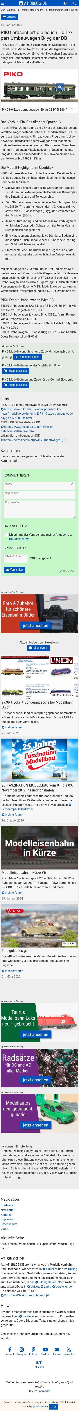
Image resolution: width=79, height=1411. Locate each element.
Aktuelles (52, 1269)
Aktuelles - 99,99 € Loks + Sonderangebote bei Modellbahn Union (38, 660)
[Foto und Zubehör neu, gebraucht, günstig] (39, 613)
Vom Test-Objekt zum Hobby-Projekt (27, 1295)
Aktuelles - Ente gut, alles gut (19, 906)
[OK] (53, 1407)
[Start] (3, 10)
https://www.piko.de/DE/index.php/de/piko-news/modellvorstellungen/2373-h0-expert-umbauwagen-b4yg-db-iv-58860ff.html (38, 413)
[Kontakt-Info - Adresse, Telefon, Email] (39, 1215)
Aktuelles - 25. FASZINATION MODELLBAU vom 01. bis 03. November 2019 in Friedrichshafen (38, 743)
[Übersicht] (9, 17)
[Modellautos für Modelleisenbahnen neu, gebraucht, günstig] (39, 1113)
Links (47, 1286)
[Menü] (2, 3)
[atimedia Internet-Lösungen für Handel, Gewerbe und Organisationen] (39, 1364)
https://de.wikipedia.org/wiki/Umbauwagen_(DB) (36, 440)
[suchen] (74, 3)
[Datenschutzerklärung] (39, 1224)
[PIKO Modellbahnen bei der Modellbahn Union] (15, 371)
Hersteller (28, 1316)
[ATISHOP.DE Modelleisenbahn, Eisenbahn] (39, 1205)
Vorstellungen (64, 1286)
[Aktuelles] (10, 10)
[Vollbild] (39, 85)
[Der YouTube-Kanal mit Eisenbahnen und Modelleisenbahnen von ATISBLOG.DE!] (45, 1352)
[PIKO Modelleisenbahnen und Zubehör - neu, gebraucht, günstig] (27, 357)
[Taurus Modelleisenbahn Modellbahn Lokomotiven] (39, 1022)
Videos (34, 1286)
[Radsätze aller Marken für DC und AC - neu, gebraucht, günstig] (39, 1068)
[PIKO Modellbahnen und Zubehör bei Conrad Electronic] (15, 385)
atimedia (44, 1391)
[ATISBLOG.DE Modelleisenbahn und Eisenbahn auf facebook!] (10, 1352)
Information (42, 1406)
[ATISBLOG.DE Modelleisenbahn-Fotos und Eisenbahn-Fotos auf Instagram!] (22, 1352)
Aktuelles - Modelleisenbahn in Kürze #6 (26, 828)
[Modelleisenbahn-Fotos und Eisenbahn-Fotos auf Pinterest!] (34, 1352)
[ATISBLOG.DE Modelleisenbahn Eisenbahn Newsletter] (69, 1352)
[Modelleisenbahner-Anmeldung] (39, 1229)
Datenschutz (20, 539)
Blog (74, 1269)
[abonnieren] (38, 648)
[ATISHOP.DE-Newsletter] (39, 1210)
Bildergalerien (47, 1282)
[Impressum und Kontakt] (39, 1219)
